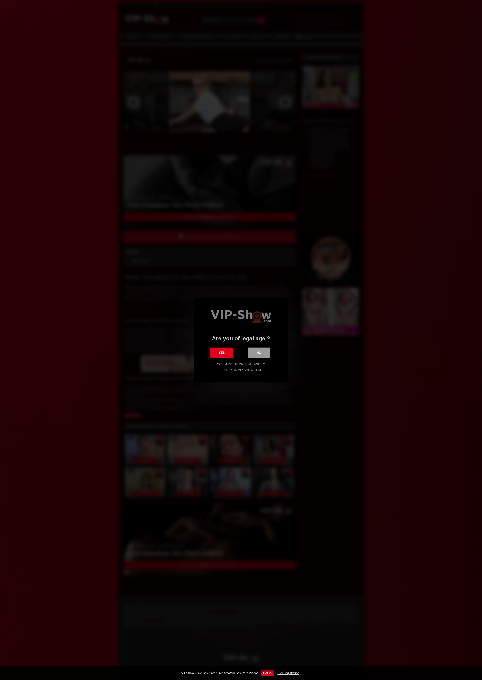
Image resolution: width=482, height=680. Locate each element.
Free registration (288, 673)
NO (259, 352)
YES (222, 352)
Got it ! (267, 673)
